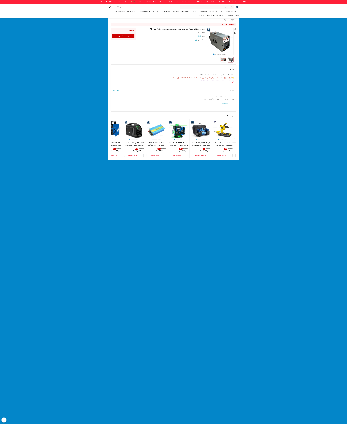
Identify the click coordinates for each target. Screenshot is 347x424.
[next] (113, 138)
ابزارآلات (225, 20)
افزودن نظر (116, 90)
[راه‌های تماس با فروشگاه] (4, 420)
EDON (199, 36)
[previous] (234, 138)
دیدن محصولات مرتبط (123, 36)
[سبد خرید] (109, 7)
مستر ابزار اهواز (232, 20)
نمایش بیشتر (232, 82)
